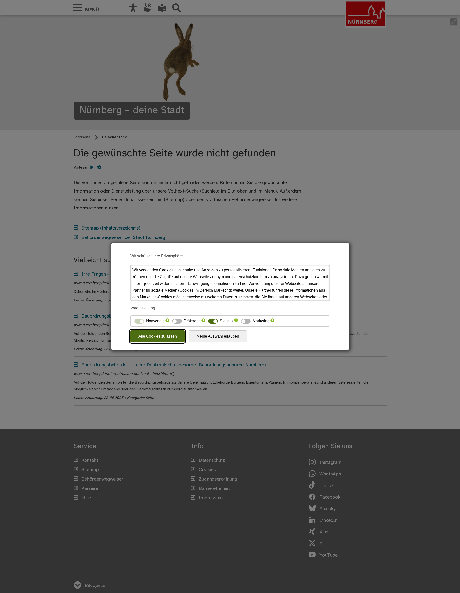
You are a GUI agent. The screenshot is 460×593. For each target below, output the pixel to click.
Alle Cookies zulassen (157, 336)
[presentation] (167, 321)
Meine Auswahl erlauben (218, 336)
